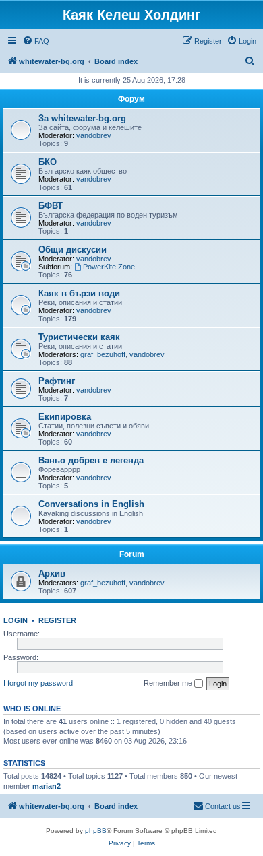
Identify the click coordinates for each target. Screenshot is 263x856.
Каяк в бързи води (79, 293)
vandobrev (93, 135)
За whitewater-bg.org (82, 118)
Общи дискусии (72, 249)
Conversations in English (91, 504)
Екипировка (64, 416)
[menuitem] (35, 41)
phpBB (96, 830)
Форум (131, 99)
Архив (51, 573)
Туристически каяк (79, 337)
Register (57, 620)
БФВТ (50, 206)
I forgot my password (38, 683)
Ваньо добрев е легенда (91, 460)
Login (15, 620)
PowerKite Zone (109, 267)
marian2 (46, 786)
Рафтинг (56, 381)
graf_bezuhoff (102, 354)
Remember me (169, 683)
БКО (47, 162)
